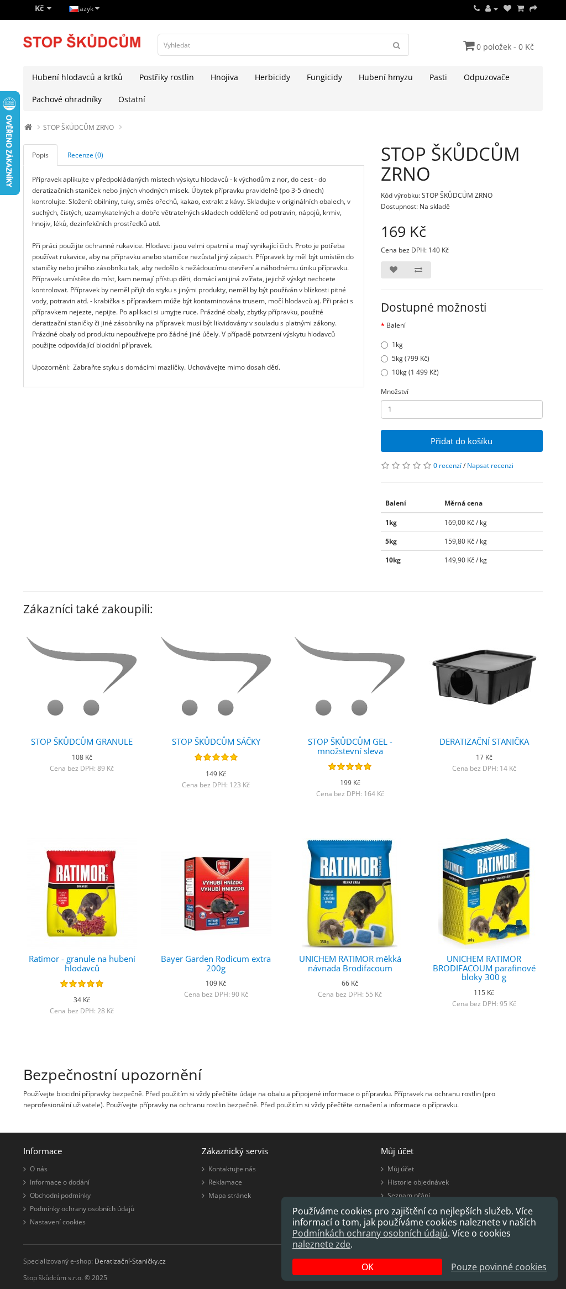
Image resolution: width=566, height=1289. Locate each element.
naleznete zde (321, 1244)
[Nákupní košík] (520, 8)
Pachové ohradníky (67, 99)
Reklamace (225, 1182)
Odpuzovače (487, 77)
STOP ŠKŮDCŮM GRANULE (82, 741)
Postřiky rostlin (166, 77)
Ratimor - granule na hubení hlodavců (82, 963)
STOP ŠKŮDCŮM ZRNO (78, 127)
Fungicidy (324, 77)
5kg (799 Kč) (410, 358)
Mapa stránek (229, 1195)
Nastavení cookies (58, 1222)
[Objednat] (533, 8)
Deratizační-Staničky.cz (130, 1261)
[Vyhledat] (397, 45)
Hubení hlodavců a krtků (77, 77)
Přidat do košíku (461, 440)
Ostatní (131, 99)
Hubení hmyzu (386, 77)
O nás (39, 1169)
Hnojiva (224, 77)
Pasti (438, 77)
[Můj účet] (491, 8)
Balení (396, 325)
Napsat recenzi (490, 465)
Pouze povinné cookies (499, 1266)
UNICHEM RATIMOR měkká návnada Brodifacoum (350, 963)
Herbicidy (272, 77)
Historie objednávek (418, 1182)
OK (367, 1267)
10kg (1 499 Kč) (415, 372)
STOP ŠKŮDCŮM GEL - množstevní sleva (350, 746)
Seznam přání (408, 1195)
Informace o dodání (60, 1182)
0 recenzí (447, 465)
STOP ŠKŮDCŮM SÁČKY (216, 741)
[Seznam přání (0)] (507, 8)
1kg (397, 344)
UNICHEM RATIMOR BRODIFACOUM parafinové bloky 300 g (484, 967)
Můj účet (400, 1169)
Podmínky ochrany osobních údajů (82, 1208)
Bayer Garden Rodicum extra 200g (216, 963)
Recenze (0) (85, 155)
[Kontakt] (477, 8)
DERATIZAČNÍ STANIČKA (484, 741)
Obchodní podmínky (60, 1195)
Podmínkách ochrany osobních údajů (370, 1233)
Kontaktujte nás (232, 1169)
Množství (394, 391)
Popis (40, 155)
